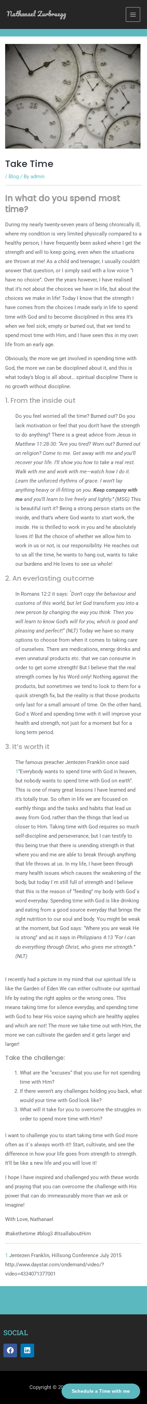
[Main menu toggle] (133, 14)
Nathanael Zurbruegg (36, 13)
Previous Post (20, 1299)
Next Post (131, 1299)
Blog (14, 176)
